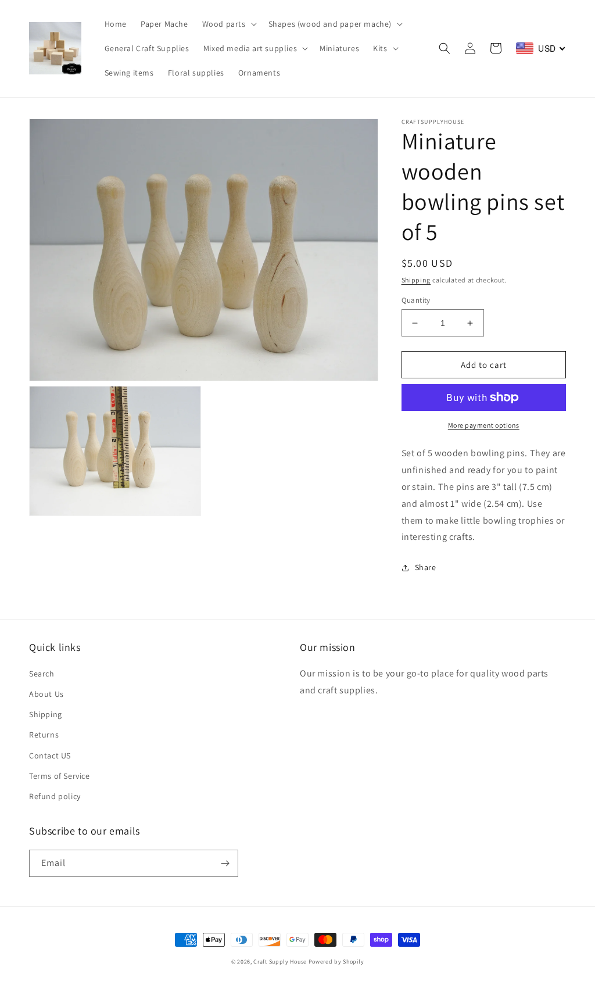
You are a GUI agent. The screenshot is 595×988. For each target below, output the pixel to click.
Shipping (416, 279)
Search (42, 673)
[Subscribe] (225, 863)
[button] (228, 24)
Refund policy (55, 796)
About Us (46, 694)
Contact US (50, 755)
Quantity (416, 300)
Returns (44, 734)
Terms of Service (59, 776)
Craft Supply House (280, 961)
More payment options (483, 425)
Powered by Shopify (336, 961)
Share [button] (425, 567)
